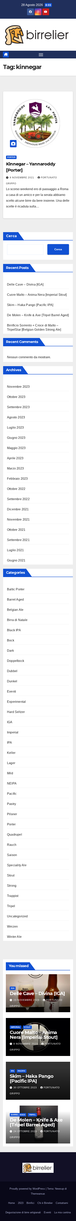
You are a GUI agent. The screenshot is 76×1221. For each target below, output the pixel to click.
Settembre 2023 (18, 407)
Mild (10, 773)
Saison (12, 855)
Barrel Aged (15, 599)
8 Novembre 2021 (22, 177)
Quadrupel (14, 834)
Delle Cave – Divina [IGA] (25, 284)
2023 (20, 1203)
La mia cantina (62, 1212)
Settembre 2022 (18, 499)
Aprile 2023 (15, 458)
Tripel (11, 906)
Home (11, 1203)
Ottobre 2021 (16, 529)
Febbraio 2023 (17, 478)
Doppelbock (15, 660)
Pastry (11, 804)
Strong (11, 885)
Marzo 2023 (15, 468)
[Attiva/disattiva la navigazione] (41, 54)
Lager (11, 763)
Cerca (11, 236)
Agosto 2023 (16, 417)
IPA (9, 742)
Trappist (13, 895)
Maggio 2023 (16, 448)
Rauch (11, 844)
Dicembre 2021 (18, 509)
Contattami (62, 1203)
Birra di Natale (17, 620)
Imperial (13, 732)
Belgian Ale (15, 609)
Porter (11, 157)
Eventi (11, 691)
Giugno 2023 (16, 437)
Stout (10, 875)
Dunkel (12, 681)
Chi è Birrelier (45, 1203)
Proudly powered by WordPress (28, 1188)
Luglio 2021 (15, 550)
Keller (11, 752)
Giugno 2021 (16, 560)
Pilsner (12, 814)
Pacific (12, 793)
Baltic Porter (16, 589)
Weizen (12, 926)
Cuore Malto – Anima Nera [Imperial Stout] (37, 294)
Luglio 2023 (15, 427)
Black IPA (14, 630)
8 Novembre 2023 (26, 1043)
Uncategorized (17, 916)
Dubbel (12, 671)
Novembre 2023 (18, 386)
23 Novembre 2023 (26, 1000)
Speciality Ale (17, 865)
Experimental (16, 701)
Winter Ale (14, 936)
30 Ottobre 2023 (25, 1087)
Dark (10, 650)
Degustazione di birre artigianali (23, 1212)
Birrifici (30, 1203)
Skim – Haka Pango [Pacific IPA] (30, 305)
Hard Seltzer (16, 712)
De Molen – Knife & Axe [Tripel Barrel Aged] (38, 315)
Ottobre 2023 (16, 397)
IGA (9, 722)
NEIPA (12, 783)
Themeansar (38, 1193)
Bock (10, 640)
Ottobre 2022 (16, 488)
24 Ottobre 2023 (25, 1131)
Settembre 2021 (18, 540)
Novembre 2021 (18, 519)
